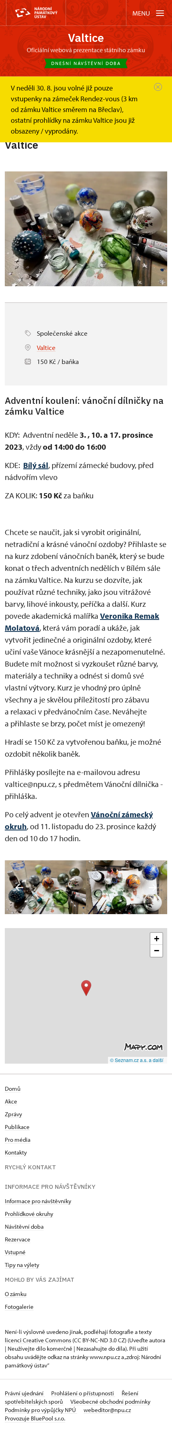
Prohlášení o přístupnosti (83, 1393)
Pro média (17, 1139)
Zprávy (13, 1114)
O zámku (15, 1294)
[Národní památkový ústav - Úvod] (36, 13)
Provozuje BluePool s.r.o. (35, 1418)
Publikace (17, 1127)
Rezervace (17, 1239)
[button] (86, 988)
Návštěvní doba (24, 1226)
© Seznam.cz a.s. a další (136, 1059)
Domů (12, 1088)
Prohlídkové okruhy (29, 1214)
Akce (11, 1101)
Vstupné (15, 1252)
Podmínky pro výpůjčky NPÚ (41, 1410)
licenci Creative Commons (38, 1340)
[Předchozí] (19, 887)
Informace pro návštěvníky (38, 1201)
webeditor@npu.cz (107, 1410)
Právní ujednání (25, 1393)
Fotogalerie (19, 1306)
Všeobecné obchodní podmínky (110, 1401)
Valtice (86, 37)
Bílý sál (35, 465)
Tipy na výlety (22, 1265)
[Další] (152, 887)
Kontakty (16, 1152)
